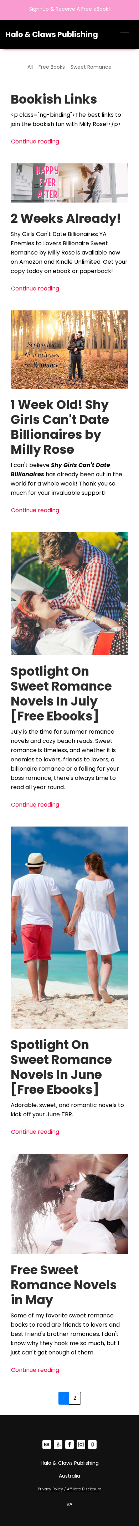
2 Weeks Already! (66, 218)
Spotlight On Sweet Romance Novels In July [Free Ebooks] (61, 693)
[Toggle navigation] (125, 34)
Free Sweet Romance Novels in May (64, 1285)
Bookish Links (54, 99)
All (30, 66)
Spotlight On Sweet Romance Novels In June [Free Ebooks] (61, 1067)
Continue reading (35, 141)
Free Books (51, 66)
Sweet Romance (91, 66)
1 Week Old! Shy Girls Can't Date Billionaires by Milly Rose (60, 427)
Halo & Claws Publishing (51, 34)
